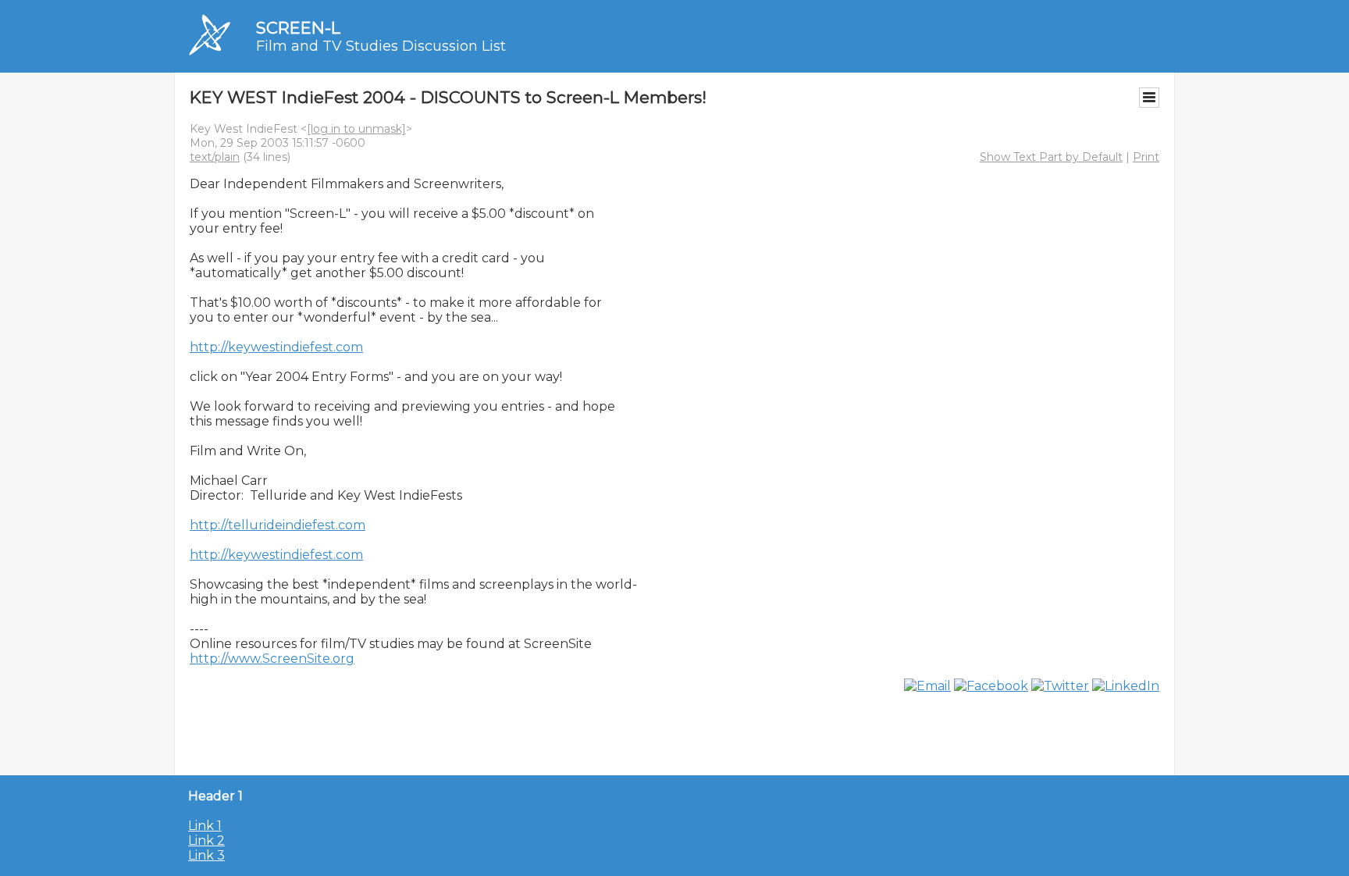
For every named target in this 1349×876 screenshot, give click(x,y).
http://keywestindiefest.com (276, 347)
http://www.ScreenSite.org (272, 658)
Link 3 (206, 855)
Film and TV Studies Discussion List (381, 46)
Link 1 (205, 825)
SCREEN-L (298, 27)
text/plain (215, 157)
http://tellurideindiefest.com (277, 525)
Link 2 (206, 840)
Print (1146, 157)
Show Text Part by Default (1051, 157)
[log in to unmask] (356, 129)
